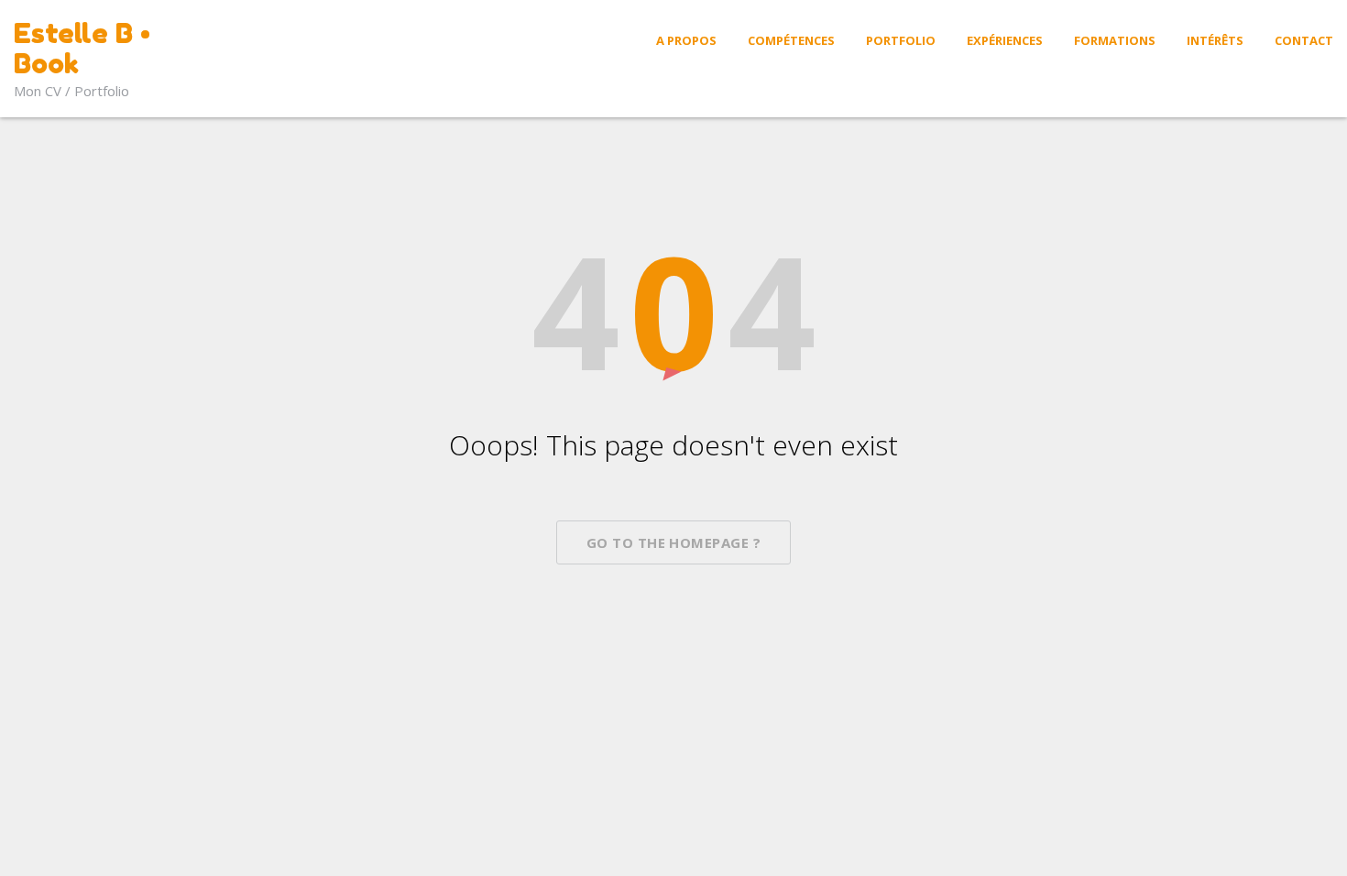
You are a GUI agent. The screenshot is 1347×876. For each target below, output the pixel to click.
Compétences (791, 40)
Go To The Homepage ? (673, 542)
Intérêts (1215, 40)
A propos (686, 40)
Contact (1304, 40)
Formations (1114, 40)
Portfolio (901, 40)
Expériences (1005, 40)
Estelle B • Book (82, 48)
